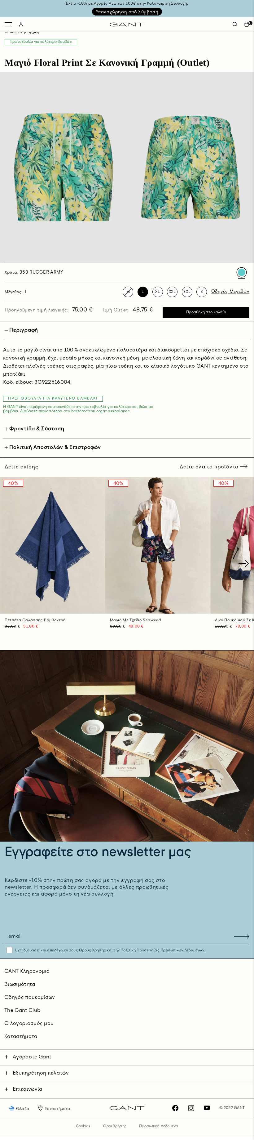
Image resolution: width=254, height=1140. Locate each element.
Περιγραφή (23, 330)
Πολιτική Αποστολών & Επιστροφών (55, 447)
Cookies (83, 1126)
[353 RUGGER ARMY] (241, 272)
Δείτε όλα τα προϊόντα (210, 467)
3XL (186, 292)
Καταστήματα (20, 1036)
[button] (247, 563)
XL (157, 292)
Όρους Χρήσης (92, 950)
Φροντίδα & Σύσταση (36, 429)
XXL (172, 292)
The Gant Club (22, 1010)
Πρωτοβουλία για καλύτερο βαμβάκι (41, 42)
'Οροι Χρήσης (115, 1126)
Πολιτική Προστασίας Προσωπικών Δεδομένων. (162, 950)
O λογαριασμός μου (29, 1023)
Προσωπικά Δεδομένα (158, 1126)
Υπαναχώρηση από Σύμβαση (127, 12)
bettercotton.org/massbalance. (101, 411)
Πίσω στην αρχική (23, 32)
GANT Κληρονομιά (27, 971)
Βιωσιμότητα (19, 984)
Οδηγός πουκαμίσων (29, 997)
